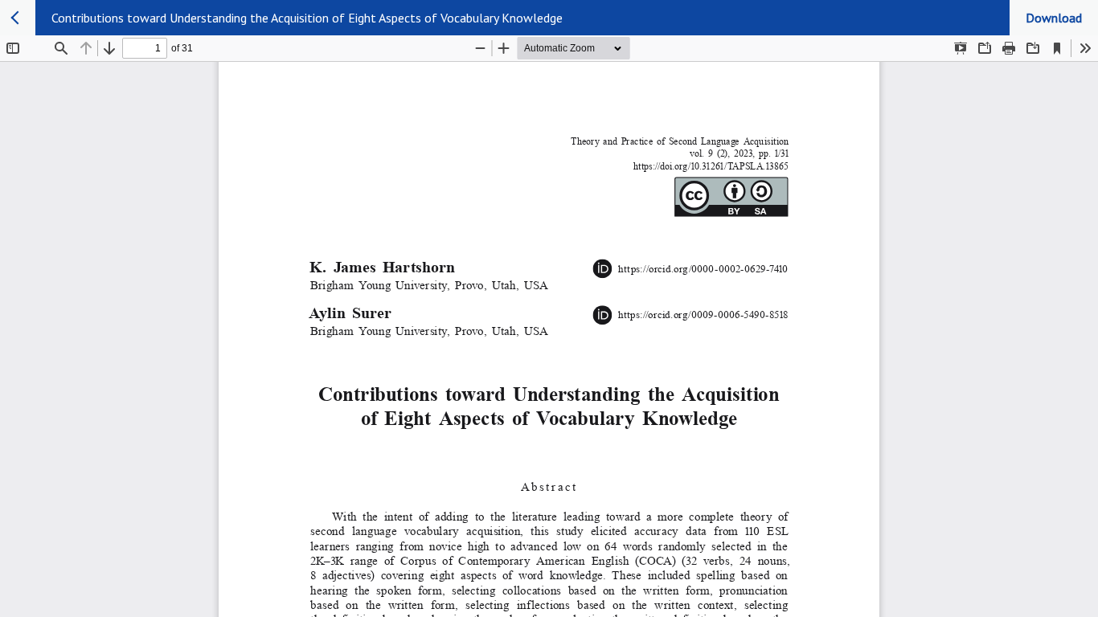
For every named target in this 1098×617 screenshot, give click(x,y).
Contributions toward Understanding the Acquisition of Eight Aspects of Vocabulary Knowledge (307, 18)
